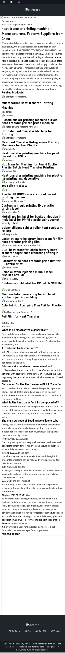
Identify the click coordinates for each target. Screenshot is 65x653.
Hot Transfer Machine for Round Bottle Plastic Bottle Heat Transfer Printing (29, 166)
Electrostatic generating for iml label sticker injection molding (28, 296)
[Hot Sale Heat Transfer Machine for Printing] (20, 126)
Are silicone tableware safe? (20, 348)
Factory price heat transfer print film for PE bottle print (31, 262)
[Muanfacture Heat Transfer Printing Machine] (15, 96)
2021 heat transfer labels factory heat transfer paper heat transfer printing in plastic (30, 253)
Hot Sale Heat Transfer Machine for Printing (27, 132)
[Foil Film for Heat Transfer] (17, 311)
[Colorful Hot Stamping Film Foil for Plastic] (12, 300)
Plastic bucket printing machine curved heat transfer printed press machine (30, 121)
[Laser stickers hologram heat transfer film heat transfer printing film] (11, 234)
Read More (7, 111)
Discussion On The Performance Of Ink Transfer (32, 384)
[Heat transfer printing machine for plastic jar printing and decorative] (9, 170)
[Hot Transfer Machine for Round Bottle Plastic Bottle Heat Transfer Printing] (8, 159)
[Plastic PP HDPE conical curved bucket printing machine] (4, 189)
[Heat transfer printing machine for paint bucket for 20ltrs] (8, 148)
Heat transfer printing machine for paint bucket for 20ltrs (31, 155)
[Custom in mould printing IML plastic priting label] (14, 200)
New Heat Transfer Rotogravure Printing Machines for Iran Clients (30, 144)
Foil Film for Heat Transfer (21, 317)
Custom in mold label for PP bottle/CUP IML (32, 283)
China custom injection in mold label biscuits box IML (27, 273)
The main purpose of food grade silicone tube (30, 421)
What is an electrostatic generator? (25, 330)
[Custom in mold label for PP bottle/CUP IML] (10, 278)
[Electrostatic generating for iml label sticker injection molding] (11, 289)
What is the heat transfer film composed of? (30, 402)
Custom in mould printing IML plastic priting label (28, 207)
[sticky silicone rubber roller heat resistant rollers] (10, 223)
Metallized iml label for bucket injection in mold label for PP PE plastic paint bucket (31, 218)
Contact (55, 631)
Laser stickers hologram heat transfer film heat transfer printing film (32, 240)
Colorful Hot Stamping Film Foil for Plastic (32, 306)
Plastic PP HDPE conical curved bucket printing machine (29, 196)
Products (14, 631)
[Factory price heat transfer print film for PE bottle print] (10, 256)
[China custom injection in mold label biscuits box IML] (10, 267)
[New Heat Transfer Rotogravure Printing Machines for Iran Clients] (14, 137)
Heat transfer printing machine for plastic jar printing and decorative (32, 177)
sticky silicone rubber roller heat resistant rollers (32, 229)
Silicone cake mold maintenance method (27, 366)
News (28, 631)
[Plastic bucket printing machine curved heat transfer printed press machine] (8, 115)
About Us (41, 631)
